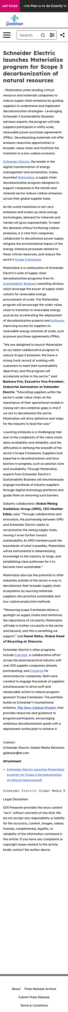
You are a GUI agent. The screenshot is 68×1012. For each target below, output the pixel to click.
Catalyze (36, 671)
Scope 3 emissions (28, 259)
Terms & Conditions (34, 1005)
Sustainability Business (19, 283)
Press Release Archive (40, 989)
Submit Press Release (34, 997)
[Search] (42, 35)
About (16, 989)
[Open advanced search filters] (51, 35)
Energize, (21, 655)
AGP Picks (10, 6)
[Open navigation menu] (7, 35)
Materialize (26, 177)
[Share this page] (62, 35)
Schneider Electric (16, 161)
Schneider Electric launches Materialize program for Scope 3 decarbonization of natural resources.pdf (35, 775)
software (57, 320)
